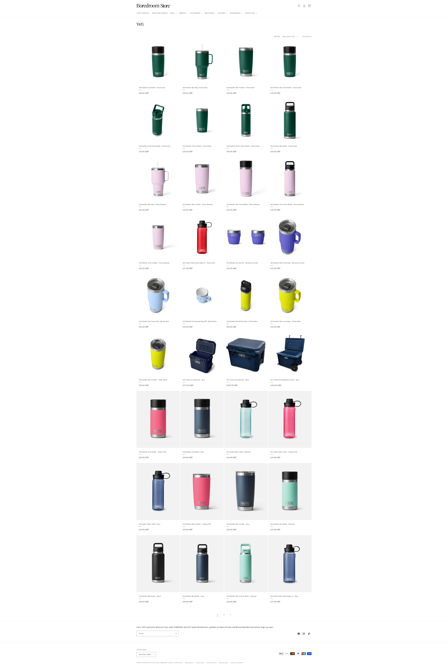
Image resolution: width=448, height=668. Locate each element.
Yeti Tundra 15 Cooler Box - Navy (194, 380)
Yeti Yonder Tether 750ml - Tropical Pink (283, 452)
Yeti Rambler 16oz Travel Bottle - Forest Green (286, 88)
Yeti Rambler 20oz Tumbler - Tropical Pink (197, 524)
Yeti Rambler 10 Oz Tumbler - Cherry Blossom (154, 263)
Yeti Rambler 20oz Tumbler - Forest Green (241, 88)
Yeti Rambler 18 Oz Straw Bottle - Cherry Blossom (287, 204)
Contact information (237, 662)
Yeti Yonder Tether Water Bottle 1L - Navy (284, 596)
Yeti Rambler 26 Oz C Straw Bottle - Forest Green (243, 146)
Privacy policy (200, 662)
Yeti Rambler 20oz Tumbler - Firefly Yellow (153, 380)
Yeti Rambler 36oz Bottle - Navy (193, 596)
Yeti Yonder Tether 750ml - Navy (149, 524)
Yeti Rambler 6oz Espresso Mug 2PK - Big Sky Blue (200, 321)
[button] (173, 13)
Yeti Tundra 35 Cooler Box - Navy (238, 380)
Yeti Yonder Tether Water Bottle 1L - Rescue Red (199, 263)
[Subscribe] (175, 633)
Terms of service (211, 662)
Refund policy (189, 662)
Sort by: (277, 36)
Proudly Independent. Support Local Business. (169, 662)
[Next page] (230, 614)
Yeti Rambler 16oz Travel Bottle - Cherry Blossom (243, 204)
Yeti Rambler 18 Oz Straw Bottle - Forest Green (154, 146)
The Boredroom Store (147, 662)
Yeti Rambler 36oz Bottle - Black (150, 596)
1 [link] (217, 614)
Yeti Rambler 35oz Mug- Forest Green (195, 88)
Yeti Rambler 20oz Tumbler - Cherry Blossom (198, 204)
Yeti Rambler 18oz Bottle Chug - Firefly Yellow (242, 321)
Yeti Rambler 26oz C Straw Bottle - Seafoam (241, 596)
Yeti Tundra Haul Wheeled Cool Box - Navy (284, 380)
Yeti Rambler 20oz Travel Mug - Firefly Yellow (285, 321)
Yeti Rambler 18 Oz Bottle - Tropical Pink (152, 452)
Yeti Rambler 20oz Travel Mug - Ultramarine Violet (287, 263)
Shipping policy (223, 662)
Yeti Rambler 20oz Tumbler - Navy (238, 524)
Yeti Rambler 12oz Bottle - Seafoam (282, 524)
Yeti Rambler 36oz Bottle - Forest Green (283, 146)
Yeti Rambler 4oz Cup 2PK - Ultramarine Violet (242, 263)
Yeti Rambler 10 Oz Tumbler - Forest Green (197, 146)
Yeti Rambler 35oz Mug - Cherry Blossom (152, 204)
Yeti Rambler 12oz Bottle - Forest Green (152, 88)
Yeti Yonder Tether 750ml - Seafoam (239, 452)
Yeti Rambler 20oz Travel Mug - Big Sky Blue (154, 321)
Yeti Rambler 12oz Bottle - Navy (193, 452)
